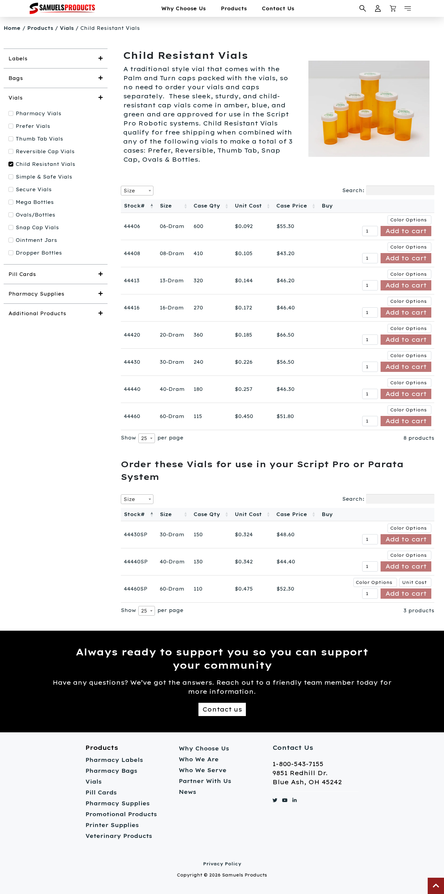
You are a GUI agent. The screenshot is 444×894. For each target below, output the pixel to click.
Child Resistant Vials (45, 164)
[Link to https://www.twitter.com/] (274, 801)
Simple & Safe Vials (44, 177)
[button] (408, 8)
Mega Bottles (35, 202)
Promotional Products (121, 814)
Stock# (134, 206)
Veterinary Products (118, 835)
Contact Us (278, 8)
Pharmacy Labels (114, 759)
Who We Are (199, 759)
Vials (67, 28)
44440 (132, 389)
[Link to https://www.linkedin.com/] (294, 801)
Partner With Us (205, 781)
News (187, 791)
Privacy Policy (222, 864)
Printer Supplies (112, 825)
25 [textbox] (144, 438)
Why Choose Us (183, 8)
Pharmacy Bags (111, 770)
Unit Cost (248, 206)
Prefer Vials (33, 126)
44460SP (135, 589)
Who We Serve (203, 770)
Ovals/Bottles (35, 215)
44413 (132, 280)
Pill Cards (101, 792)
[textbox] (131, 191)
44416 (132, 308)
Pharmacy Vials (38, 113)
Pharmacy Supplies (117, 803)
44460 (132, 416)
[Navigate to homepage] (62, 8)
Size (166, 206)
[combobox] (137, 190)
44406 (132, 226)
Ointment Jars (36, 240)
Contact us (222, 709)
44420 (132, 335)
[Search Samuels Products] (362, 8)
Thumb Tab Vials (39, 139)
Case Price (291, 206)
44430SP (135, 534)
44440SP (136, 562)
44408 (132, 253)
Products (234, 8)
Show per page (152, 438)
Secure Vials (34, 189)
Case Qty (207, 206)
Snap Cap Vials (37, 227)
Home (12, 28)
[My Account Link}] (377, 8)
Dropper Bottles (39, 253)
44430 (132, 362)
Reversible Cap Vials (45, 151)
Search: (353, 190)
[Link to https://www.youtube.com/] (285, 801)
